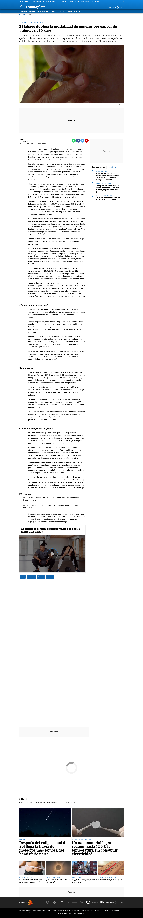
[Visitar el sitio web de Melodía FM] (102, 902)
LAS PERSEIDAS (24, 839)
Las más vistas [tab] (98, 167)
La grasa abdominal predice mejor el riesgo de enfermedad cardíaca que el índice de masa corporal (31, 880)
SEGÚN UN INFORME (102, 171)
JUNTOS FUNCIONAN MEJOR (105, 195)
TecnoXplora (23, 15)
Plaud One (46, 1)
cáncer (50, 577)
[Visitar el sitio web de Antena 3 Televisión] (48, 902)
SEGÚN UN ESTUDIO (25, 877)
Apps (70, 11)
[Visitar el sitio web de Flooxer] (121, 902)
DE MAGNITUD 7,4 (77, 877)
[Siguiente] (123, 1)
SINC (65, 11)
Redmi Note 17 (54, 1)
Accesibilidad (80, 913)
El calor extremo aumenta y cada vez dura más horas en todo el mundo (110, 880)
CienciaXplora (55, 11)
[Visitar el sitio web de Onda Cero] (88, 902)
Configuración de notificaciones (67, 913)
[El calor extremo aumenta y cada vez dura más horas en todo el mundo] (111, 868)
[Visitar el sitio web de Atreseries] (81, 902)
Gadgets (23, 11)
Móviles (32, 11)
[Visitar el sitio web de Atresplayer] (111, 902)
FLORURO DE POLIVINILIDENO (81, 839)
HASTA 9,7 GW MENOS (53, 877)
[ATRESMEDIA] (26, 902)
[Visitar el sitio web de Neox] (61, 902)
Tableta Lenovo (95, 1)
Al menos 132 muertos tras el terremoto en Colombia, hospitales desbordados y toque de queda (84, 880)
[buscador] (122, 7)
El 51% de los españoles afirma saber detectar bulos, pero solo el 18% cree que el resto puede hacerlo (107, 176)
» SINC (29, 15)
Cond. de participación (96, 910)
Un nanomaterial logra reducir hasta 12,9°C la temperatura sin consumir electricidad (95, 848)
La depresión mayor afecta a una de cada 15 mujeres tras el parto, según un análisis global (107, 188)
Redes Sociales (43, 11)
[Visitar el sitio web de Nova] (68, 902)
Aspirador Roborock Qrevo (82, 1)
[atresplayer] (113, 7)
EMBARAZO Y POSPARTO (104, 183)
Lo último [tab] (112, 167)
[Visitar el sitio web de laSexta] (54, 902)
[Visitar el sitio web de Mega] (75, 902)
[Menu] (122, 11)
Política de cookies (83, 910)
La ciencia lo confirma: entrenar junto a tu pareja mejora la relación (50, 530)
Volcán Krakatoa (37, 1)
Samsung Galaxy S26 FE (67, 1)
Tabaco (41, 577)
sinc (22, 577)
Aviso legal (61, 910)
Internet (77, 11)
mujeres (31, 577)
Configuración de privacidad (111, 910)
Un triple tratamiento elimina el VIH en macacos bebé (108, 199)
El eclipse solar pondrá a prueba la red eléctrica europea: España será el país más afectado (58, 880)
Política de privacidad (71, 910)
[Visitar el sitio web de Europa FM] (95, 902)
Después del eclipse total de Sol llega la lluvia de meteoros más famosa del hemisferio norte (43, 848)
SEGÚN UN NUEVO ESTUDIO (107, 877)
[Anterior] (32, 1)
